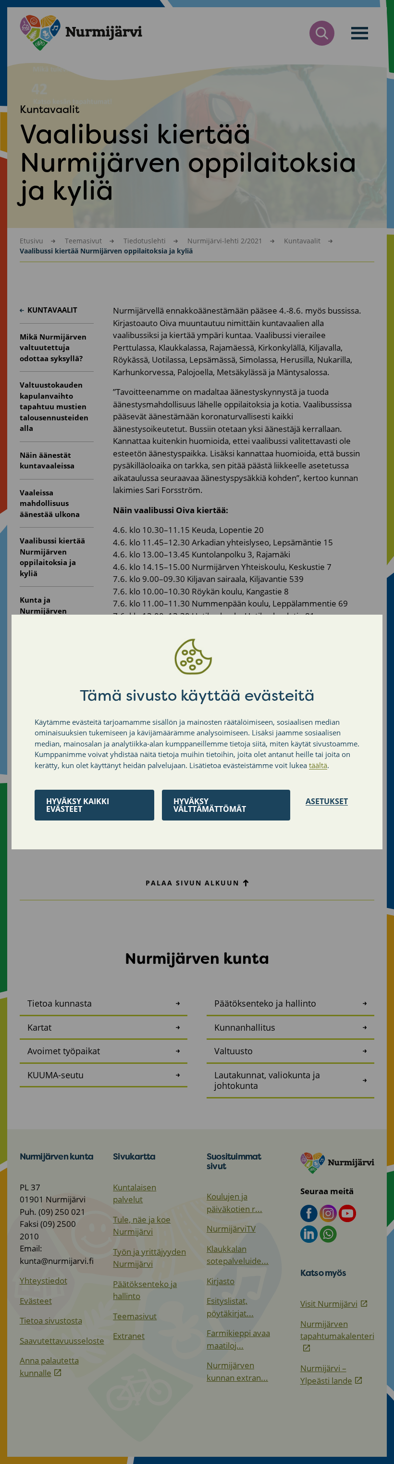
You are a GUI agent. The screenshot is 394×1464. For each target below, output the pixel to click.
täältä (318, 765)
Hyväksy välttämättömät (209, 805)
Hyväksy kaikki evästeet (77, 805)
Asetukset (327, 801)
